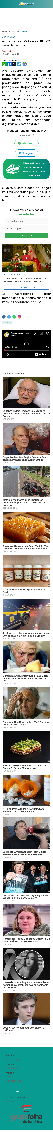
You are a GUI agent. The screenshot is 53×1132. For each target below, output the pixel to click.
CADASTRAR (26, 235)
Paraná (23, 31)
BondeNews (14, 31)
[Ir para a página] (26, 3)
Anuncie (17, 1091)
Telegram (28, 153)
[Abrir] (2, 4)
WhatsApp (28, 143)
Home (4, 31)
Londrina (7, 322)
